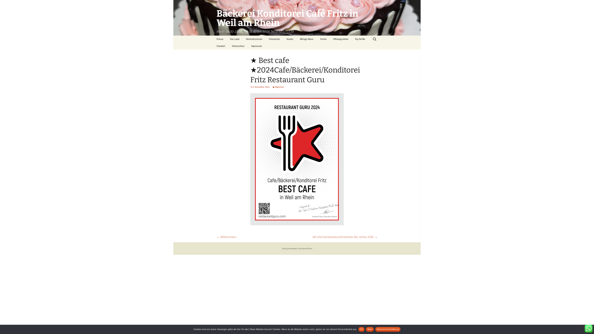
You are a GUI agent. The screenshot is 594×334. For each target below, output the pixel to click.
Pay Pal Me (360, 39)
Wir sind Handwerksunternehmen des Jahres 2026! (345, 237)
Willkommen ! (227, 237)
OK (361, 329)
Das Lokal (234, 39)
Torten (323, 39)
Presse (220, 39)
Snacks (289, 39)
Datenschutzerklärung (388, 329)
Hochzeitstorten (254, 39)
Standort (221, 46)
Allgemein (279, 87)
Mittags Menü (306, 39)
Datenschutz (238, 46)
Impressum (256, 46)
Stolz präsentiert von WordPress (297, 248)
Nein (370, 329)
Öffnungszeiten (340, 39)
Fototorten (274, 39)
